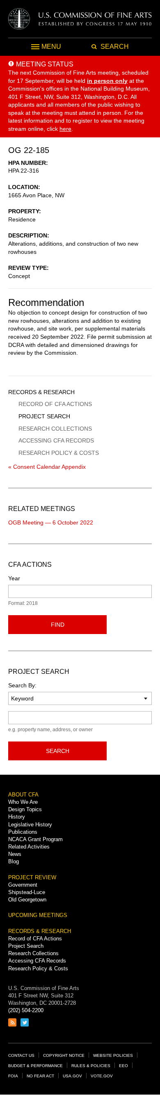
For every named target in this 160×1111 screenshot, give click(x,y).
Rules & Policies (90, 1065)
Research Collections (55, 428)
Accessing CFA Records (56, 440)
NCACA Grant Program (35, 839)
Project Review (32, 877)
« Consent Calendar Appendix (47, 466)
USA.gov (72, 1076)
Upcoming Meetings (37, 915)
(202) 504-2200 (25, 1010)
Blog (13, 861)
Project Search (44, 416)
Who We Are (23, 802)
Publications (22, 832)
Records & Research (41, 392)
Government (22, 885)
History (16, 817)
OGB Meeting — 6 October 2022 (50, 522)
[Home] (80, 19)
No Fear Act (40, 1076)
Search (57, 751)
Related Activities (29, 847)
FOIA (13, 1076)
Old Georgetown (27, 900)
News (14, 854)
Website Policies (113, 1055)
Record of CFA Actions (55, 404)
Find (57, 624)
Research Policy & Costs (58, 452)
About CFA (23, 795)
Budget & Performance (35, 1065)
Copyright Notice (64, 1055)
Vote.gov (102, 1076)
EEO (123, 1065)
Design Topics (25, 809)
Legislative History (30, 824)
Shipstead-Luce (26, 892)
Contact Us (21, 1055)
